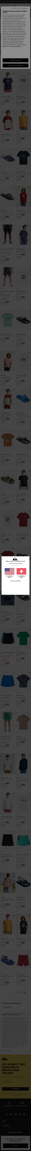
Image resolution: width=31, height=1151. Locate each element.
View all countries (15, 581)
